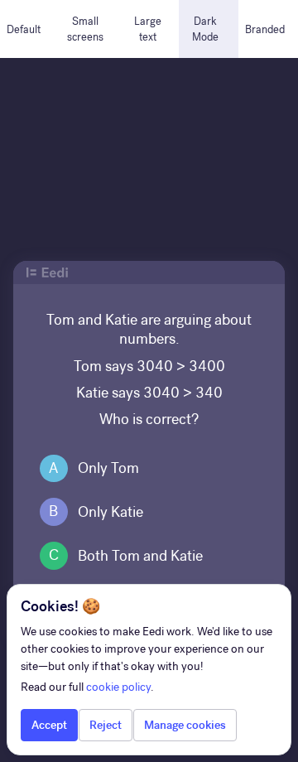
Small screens (85, 29)
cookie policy (118, 687)
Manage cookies (185, 725)
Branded (265, 29)
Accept (49, 725)
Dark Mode (205, 29)
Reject (105, 725)
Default (24, 29)
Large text (147, 29)
